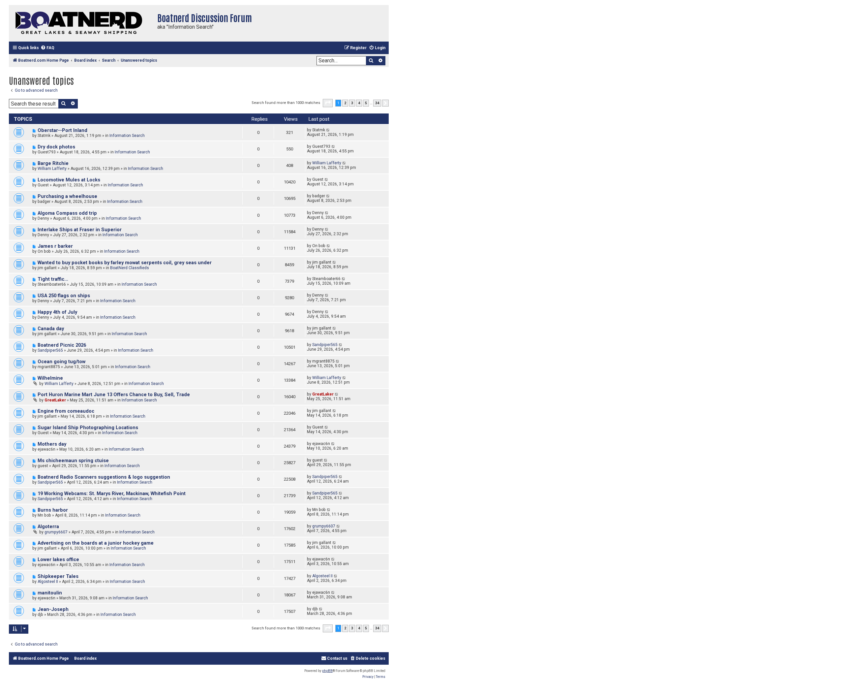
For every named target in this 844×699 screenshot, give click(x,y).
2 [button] (345, 103)
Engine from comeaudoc (66, 411)
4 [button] (359, 103)
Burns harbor (53, 510)
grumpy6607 (56, 532)
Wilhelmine (50, 378)
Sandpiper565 (50, 350)
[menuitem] (47, 48)
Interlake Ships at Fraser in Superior (80, 230)
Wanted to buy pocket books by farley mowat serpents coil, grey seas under (125, 263)
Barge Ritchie (53, 163)
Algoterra (48, 526)
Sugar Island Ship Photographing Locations (88, 427)
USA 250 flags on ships (64, 296)
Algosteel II (48, 581)
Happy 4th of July (57, 312)
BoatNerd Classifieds (129, 268)
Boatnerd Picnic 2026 (62, 345)
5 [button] (366, 103)
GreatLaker (55, 400)
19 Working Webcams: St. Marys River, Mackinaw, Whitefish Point (112, 493)
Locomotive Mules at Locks (69, 180)
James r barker (55, 246)
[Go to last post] (328, 130)
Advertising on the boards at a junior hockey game (96, 543)
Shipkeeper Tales (58, 576)
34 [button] (377, 103)
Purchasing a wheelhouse (67, 196)
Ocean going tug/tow (61, 362)
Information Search (127, 135)
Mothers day (52, 444)
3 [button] (352, 103)
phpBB (327, 671)
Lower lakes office (58, 559)
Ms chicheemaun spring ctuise (73, 460)
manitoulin (50, 593)
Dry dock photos (56, 147)
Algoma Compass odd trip (67, 213)
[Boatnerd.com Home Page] (81, 23)
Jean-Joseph (53, 609)
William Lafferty (52, 168)
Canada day (51, 329)
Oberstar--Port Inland (62, 130)
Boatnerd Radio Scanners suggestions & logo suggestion (104, 477)
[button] (328, 103)
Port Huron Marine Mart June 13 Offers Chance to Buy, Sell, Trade (114, 394)
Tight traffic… (53, 279)
